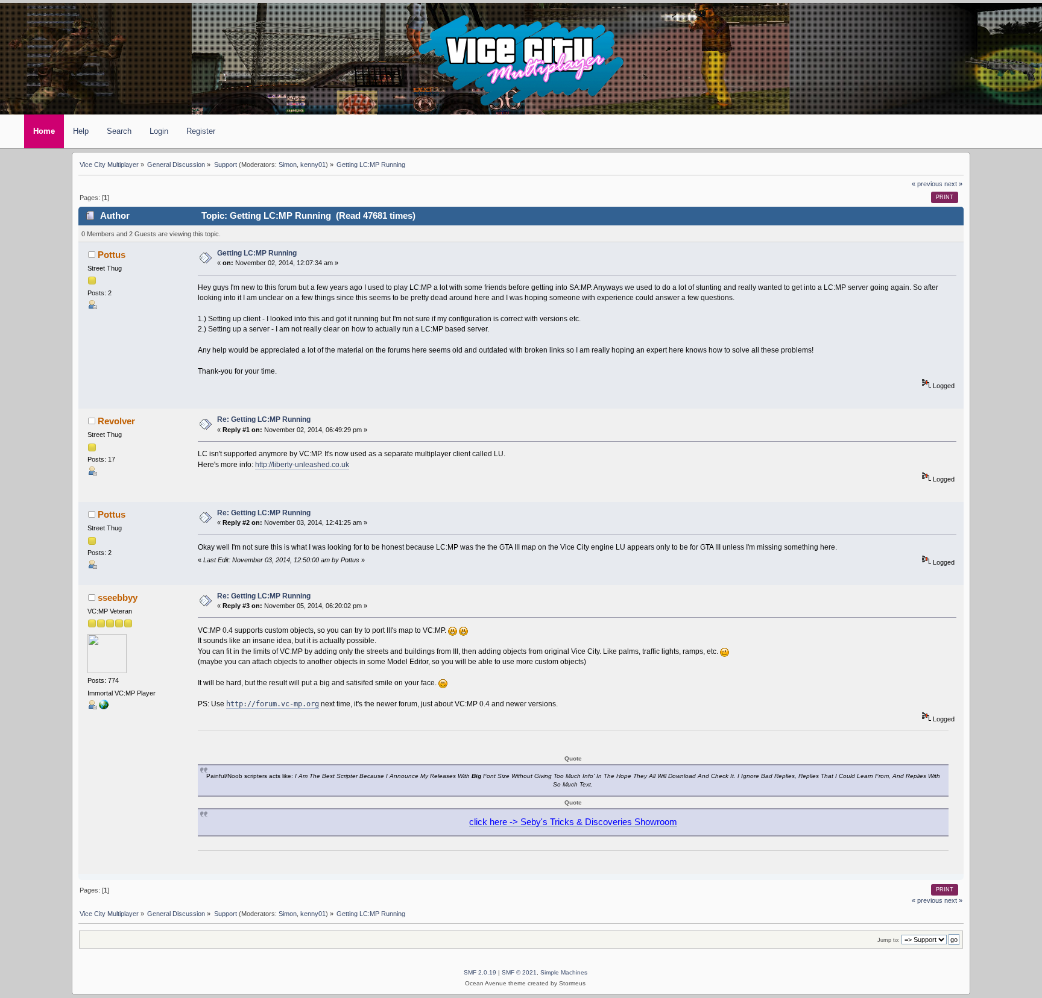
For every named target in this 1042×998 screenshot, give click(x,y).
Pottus (111, 255)
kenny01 (313, 164)
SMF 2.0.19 (480, 972)
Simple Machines (563, 972)
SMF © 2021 (519, 972)
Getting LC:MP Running (257, 253)
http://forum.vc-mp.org (272, 703)
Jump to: (888, 940)
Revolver (116, 421)
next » (953, 183)
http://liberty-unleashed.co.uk (302, 464)
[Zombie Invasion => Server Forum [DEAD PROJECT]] (104, 707)
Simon (288, 164)
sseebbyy (117, 598)
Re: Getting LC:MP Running (264, 419)
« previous (927, 183)
